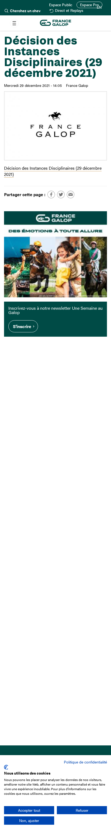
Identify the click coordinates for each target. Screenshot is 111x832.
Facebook (51, 194)
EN (99, 7)
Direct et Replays (69, 11)
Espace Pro (89, 4)
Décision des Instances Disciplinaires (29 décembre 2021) (53, 171)
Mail (70, 194)
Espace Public (60, 5)
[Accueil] (55, 23)
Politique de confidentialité (85, 762)
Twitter (61, 194)
